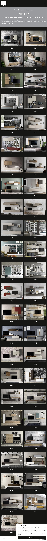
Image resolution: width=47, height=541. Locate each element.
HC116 (35, 469)
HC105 (11, 364)
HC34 (12, 301)
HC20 (12, 174)
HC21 (35, 174)
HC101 (11, 322)
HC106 (35, 364)
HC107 (11, 385)
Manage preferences (42, 539)
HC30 (12, 259)
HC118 (35, 490)
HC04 (12, 69)
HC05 (35, 69)
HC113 (11, 448)
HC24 (12, 217)
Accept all (31, 537)
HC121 (11, 533)
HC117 (11, 490)
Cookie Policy (26, 530)
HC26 (12, 238)
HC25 (35, 217)
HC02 (12, 48)
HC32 (12, 280)
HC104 (35, 343)
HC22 (12, 195)
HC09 (35, 111)
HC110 (35, 406)
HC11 (35, 132)
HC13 (35, 153)
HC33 (35, 280)
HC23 (35, 195)
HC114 (35, 448)
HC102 (35, 322)
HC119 (11, 511)
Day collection (22, 10)
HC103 (11, 343)
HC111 (11, 427)
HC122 (11, 469)
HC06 (12, 90)
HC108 (35, 385)
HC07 (35, 90)
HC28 (35, 238)
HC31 (35, 259)
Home (15, 10)
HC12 (12, 153)
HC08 (12, 111)
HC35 (35, 301)
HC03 (35, 48)
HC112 (35, 427)
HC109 (11, 406)
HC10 (12, 132)
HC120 (35, 511)
